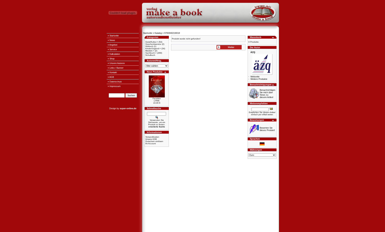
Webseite (254, 76)
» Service (112, 49)
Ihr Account (150, 143)
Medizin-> (149, 51)
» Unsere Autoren (116, 63)
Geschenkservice (153, 44)
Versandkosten (152, 137)
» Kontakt (112, 72)
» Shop (111, 58)
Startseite (147, 33)
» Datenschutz (115, 81)
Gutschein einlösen (154, 141)
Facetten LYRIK (157, 99)
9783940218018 (172, 33)
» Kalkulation (114, 54)
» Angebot (112, 45)
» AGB (111, 77)
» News (111, 40)
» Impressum (114, 86)
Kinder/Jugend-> (153, 48)
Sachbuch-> (151, 53)
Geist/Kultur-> (151, 42)
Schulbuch (150, 55)
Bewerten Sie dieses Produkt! (267, 129)
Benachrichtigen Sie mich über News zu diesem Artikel (267, 93)
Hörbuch (149, 46)
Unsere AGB (151, 139)
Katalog (158, 33)
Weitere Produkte (258, 79)
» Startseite (113, 35)
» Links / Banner (116, 68)
